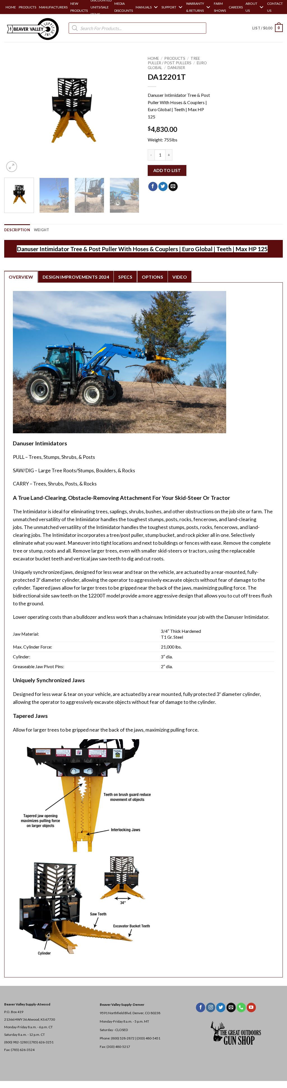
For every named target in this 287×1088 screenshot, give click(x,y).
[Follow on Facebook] (200, 1007)
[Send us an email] (231, 1007)
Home (153, 58)
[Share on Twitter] (163, 186)
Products (174, 58)
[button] (267, 28)
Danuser (176, 67)
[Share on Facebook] (153, 186)
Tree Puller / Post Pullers (174, 60)
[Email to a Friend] (173, 186)
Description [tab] (17, 230)
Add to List (167, 170)
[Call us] (241, 1007)
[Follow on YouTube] (251, 1007)
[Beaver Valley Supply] (32, 28)
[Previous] (14, 113)
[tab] (21, 277)
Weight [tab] (41, 230)
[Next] (129, 113)
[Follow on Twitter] (220, 1007)
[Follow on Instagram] (210, 1007)
